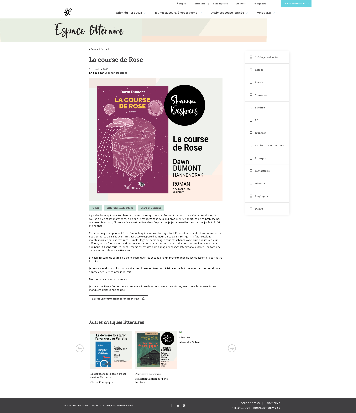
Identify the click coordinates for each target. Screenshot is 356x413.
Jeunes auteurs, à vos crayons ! (176, 12)
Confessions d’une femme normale (106, 339)
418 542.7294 (241, 408)
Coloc (130, 405)
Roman (96, 207)
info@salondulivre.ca (266, 408)
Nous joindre (260, 4)
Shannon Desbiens (116, 72)
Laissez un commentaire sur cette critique (115, 298)
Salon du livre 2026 (129, 12)
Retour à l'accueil (100, 49)
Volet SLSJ (264, 12)
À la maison (142, 337)
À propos (181, 4)
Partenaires (199, 4)
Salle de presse (220, 4)
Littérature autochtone (120, 207)
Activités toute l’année (227, 12)
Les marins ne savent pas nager (199, 337)
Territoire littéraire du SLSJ (296, 3)
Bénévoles (240, 4)
